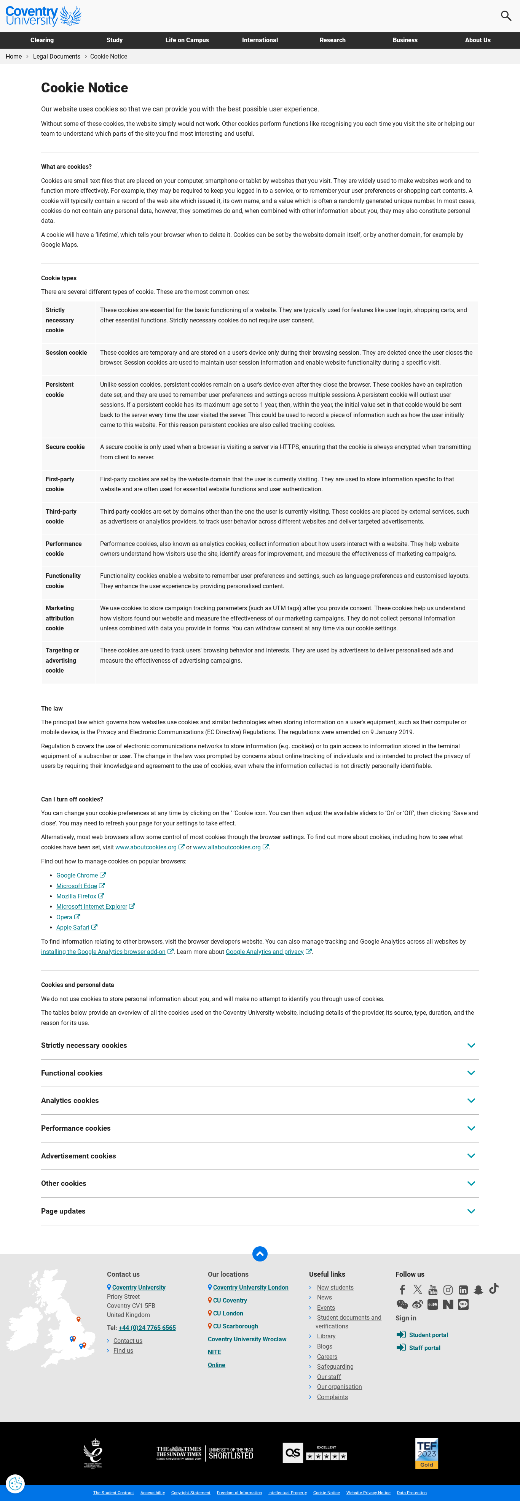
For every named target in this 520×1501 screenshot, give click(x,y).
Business (405, 40)
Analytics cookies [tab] (70, 1100)
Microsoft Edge (76, 886)
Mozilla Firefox (76, 896)
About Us (478, 40)
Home (14, 56)
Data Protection (412, 1492)
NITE (214, 1352)
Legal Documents (56, 56)
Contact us (127, 1340)
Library (326, 1336)
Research (333, 40)
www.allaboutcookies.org (227, 847)
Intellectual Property (287, 1492)
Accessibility (152, 1492)
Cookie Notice (326, 1492)
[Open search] (506, 16)
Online (216, 1365)
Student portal (428, 1335)
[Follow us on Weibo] (417, 1304)
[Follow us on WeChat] (402, 1304)
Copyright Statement (191, 1492)
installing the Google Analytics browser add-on (103, 951)
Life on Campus (187, 40)
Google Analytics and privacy (265, 951)
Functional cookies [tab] (72, 1073)
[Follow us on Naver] (448, 1304)
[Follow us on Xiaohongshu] (433, 1304)
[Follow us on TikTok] (494, 1288)
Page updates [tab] (63, 1211)
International (260, 40)
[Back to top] (260, 1253)
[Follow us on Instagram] (448, 1292)
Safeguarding (335, 1366)
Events (326, 1307)
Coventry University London (251, 1287)
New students (335, 1287)
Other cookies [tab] (63, 1183)
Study (115, 40)
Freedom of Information (239, 1492)
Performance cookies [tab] (76, 1128)
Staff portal (424, 1348)
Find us (123, 1350)
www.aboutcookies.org (146, 847)
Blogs (324, 1346)
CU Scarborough (235, 1326)
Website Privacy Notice (368, 1492)
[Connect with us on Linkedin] (463, 1292)
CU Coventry (230, 1300)
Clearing (42, 40)
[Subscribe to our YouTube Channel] (433, 1292)
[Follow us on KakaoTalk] (463, 1304)
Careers (327, 1356)
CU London (228, 1313)
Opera (64, 917)
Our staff (329, 1376)
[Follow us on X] (417, 1289)
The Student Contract (113, 1492)
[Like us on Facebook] (402, 1292)
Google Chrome (77, 875)
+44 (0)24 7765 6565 (147, 1327)
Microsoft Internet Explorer (91, 906)
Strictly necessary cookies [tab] (84, 1045)
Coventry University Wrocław (247, 1339)
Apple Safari (72, 927)
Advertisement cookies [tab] (78, 1156)
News (324, 1297)
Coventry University (139, 1287)
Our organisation (339, 1386)
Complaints (332, 1397)
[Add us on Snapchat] (478, 1292)
